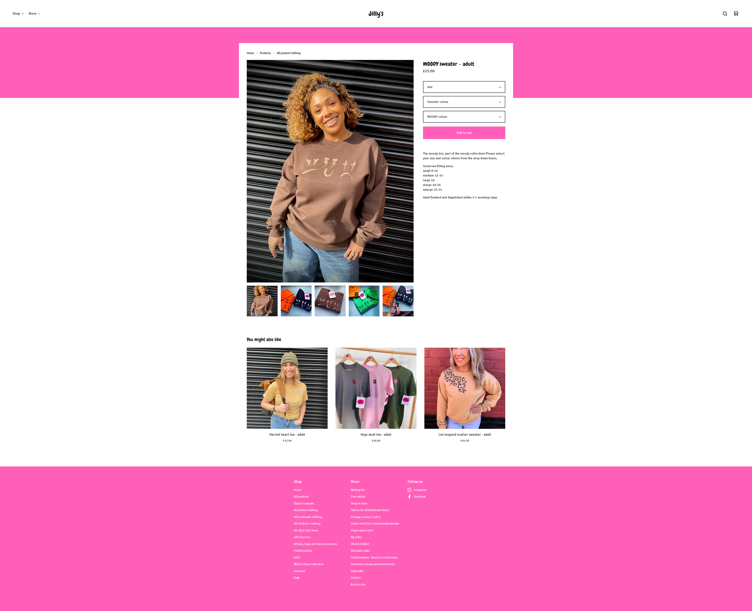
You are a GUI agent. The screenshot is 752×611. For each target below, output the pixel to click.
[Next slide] (408, 171)
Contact (356, 577)
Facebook (420, 496)
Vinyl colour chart (362, 530)
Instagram (420, 490)
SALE (297, 557)
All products (301, 496)
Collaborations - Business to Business (374, 557)
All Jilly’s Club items (306, 530)
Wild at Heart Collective (309, 564)
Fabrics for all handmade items (370, 510)
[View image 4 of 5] (364, 301)
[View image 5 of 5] (398, 301)
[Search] (724, 13)
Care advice (358, 496)
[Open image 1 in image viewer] (330, 171)
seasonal (299, 571)
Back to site (358, 584)
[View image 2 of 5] (296, 301)
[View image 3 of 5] (330, 301)
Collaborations (303, 550)
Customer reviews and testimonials (373, 564)
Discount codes (360, 550)
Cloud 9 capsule (304, 503)
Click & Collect (360, 544)
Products (265, 53)
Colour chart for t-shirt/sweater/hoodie (375, 523)
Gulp (297, 577)
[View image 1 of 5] (262, 301)
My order (356, 537)
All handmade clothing (308, 517)
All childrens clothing (307, 523)
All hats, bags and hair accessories (315, 544)
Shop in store (359, 503)
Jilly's (376, 13)
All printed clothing (289, 53)
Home (250, 53)
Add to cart (464, 133)
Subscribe (357, 571)
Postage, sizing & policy (366, 517)
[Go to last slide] (252, 171)
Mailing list (358, 490)
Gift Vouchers (302, 537)
